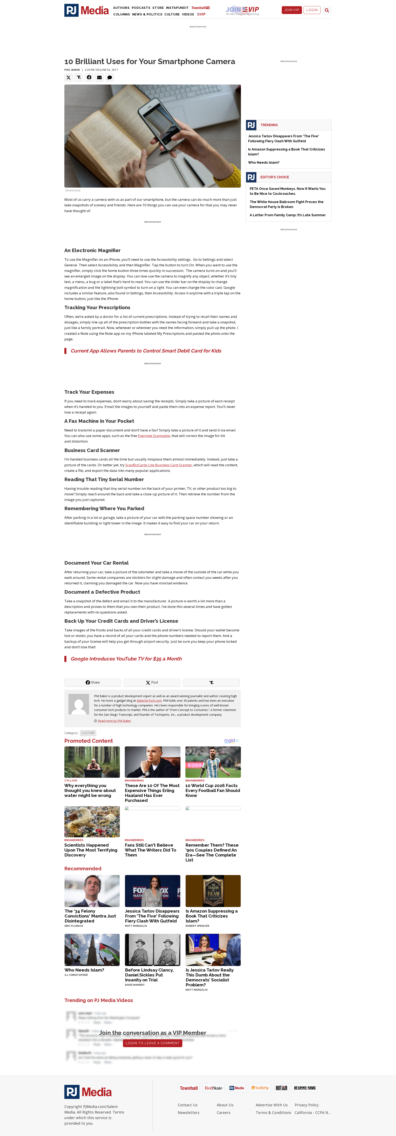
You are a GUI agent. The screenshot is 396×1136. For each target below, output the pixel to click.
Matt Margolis (136, 926)
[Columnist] (80, 704)
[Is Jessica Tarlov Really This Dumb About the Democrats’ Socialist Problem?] (213, 949)
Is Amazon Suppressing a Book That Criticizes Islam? (212, 915)
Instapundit (177, 8)
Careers (223, 1112)
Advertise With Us (272, 1104)
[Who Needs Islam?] (92, 949)
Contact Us (188, 1104)
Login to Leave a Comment (153, 1043)
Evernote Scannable (154, 435)
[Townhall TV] (202, 7)
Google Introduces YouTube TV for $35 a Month (126, 659)
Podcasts (141, 8)
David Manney (135, 984)
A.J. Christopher (76, 975)
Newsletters (188, 1112)
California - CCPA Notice (313, 1112)
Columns (121, 14)
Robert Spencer (197, 926)
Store (158, 8)
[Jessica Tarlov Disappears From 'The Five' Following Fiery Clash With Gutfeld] (152, 890)
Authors (121, 8)
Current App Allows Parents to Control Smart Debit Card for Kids (146, 351)
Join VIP (291, 10)
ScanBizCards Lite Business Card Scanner (158, 465)
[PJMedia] (86, 10)
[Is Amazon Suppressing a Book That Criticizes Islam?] (213, 890)
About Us (225, 1104)
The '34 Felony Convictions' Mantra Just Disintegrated (90, 915)
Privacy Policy (307, 1104)
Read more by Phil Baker (114, 721)
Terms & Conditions (273, 1112)
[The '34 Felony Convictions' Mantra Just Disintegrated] (92, 890)
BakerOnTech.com (149, 701)
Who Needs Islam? (84, 970)
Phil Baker (72, 70)
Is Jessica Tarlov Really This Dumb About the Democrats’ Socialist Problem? (209, 977)
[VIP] (201, 14)
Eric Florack (74, 926)
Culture (172, 14)
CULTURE (88, 733)
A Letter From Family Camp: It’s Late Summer (288, 215)
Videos (188, 14)
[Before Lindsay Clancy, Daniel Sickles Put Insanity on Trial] (152, 949)
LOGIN (312, 10)
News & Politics (147, 14)
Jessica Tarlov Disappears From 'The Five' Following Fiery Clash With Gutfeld (152, 915)
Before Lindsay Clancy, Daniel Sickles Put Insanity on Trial (149, 974)
